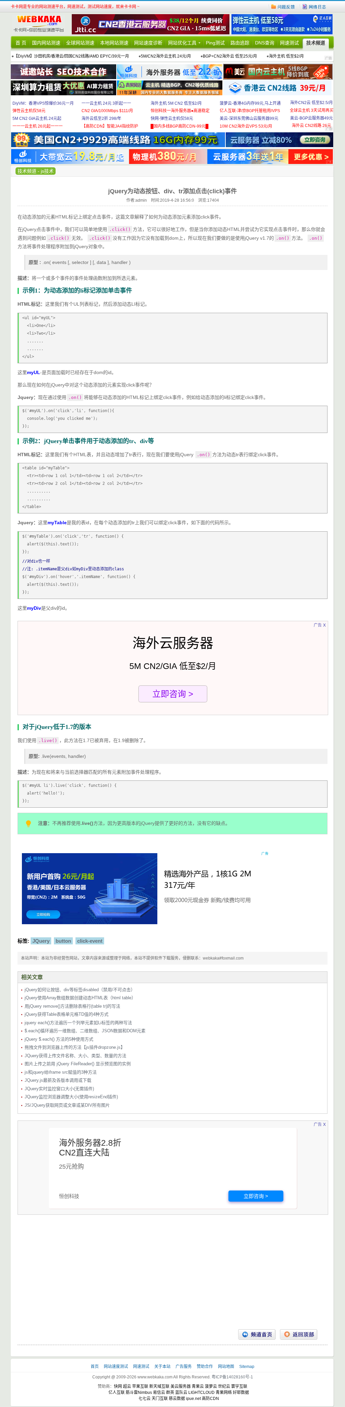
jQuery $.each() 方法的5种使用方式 (59, 1039)
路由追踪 (239, 42)
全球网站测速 (80, 42)
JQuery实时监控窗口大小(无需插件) (59, 1088)
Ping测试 (215, 42)
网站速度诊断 (148, 42)
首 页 (20, 42)
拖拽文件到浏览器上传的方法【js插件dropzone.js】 (75, 1047)
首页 (95, 1366)
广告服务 (184, 1366)
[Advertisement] (172, 1275)
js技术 (47, 171)
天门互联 (160, 1398)
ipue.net (193, 1398)
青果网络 (224, 1392)
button (63, 941)
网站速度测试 (116, 1366)
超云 (127, 1386)
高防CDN (210, 1398)
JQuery (41, 941)
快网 (118, 1386)
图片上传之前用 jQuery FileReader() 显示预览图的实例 (78, 1063)
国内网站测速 (46, 42)
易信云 (159, 1392)
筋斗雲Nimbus (139, 1392)
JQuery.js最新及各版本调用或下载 (58, 1080)
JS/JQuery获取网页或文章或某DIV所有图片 (67, 1105)
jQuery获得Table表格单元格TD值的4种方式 (66, 1014)
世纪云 (224, 1386)
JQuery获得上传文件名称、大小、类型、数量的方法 (75, 1055)
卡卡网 (41, 24)
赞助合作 (205, 1366)
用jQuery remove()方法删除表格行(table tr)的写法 (72, 1006)
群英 (170, 1392)
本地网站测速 (114, 42)
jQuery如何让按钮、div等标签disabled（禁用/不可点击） (80, 989)
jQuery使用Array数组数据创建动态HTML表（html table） (80, 997)
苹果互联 (140, 1386)
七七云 (144, 1398)
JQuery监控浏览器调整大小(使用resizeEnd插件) (71, 1096)
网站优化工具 (182, 42)
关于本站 (162, 1366)
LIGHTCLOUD (201, 1392)
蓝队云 (181, 1392)
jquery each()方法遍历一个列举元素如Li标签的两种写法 (78, 1022)
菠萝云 (211, 1386)
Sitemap (246, 1366)
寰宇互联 (239, 1386)
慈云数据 (177, 1398)
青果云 (198, 1386)
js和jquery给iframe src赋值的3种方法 (61, 1072)
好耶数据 (241, 1392)
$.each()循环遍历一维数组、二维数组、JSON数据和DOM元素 (85, 1030)
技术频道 (315, 42)
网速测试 (289, 42)
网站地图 (226, 1366)
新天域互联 (159, 1386)
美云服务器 (180, 1386)
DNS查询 (264, 42)
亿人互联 (116, 1392)
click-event (89, 941)
